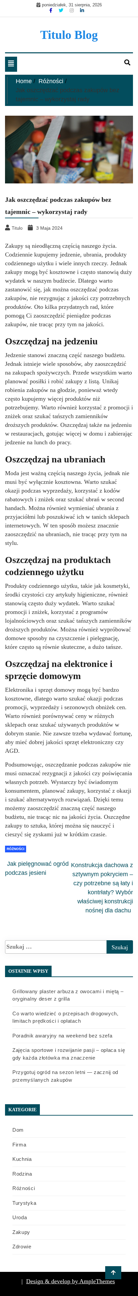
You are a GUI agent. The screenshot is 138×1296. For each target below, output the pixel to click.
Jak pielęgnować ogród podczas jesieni (37, 868)
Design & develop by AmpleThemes (70, 1281)
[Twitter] (62, 10)
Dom (18, 1130)
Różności (15, 849)
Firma (19, 1144)
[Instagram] (72, 10)
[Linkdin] (82, 10)
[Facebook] (51, 10)
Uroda (19, 1217)
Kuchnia (22, 1159)
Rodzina (22, 1174)
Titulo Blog (69, 35)
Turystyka (24, 1203)
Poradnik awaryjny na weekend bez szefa (62, 1035)
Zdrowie (21, 1246)
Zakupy (21, 1232)
